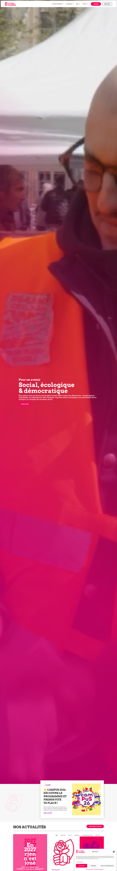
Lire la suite (48, 813)
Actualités (62, 835)
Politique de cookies (89, 869)
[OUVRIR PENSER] (87, 4)
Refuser (93, 865)
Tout (56, 835)
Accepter (81, 865)
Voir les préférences (107, 865)
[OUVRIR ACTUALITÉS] (73, 4)
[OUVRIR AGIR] (79, 4)
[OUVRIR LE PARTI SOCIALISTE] (63, 4)
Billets (69, 835)
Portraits (97, 835)
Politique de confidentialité (99, 869)
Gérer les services (80, 861)
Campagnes (76, 835)
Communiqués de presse (87, 835)
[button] (114, 851)
